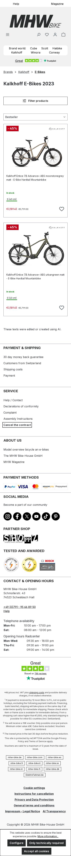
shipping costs (36, 692)
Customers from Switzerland (22, 363)
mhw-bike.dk (52, 769)
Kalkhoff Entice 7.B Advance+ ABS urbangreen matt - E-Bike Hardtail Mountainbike (35, 276)
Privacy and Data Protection (34, 799)
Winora (35, 52)
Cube (33, 48)
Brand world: (17, 48)
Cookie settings (34, 788)
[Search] (38, 34)
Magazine (57, 3)
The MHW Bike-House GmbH (23, 455)
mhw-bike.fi (34, 769)
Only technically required (46, 843)
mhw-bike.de (15, 757)
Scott (44, 48)
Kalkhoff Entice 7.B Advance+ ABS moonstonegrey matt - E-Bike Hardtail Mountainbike (35, 177)
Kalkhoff (16, 52)
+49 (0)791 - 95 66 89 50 (19, 607)
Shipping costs (13, 369)
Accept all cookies (36, 851)
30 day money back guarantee (23, 357)
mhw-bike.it (34, 763)
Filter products (38, 101)
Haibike (57, 48)
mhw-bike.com (34, 757)
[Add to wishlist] (61, 208)
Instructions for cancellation (34, 793)
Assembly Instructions (18, 418)
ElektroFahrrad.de (35, 775)
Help (16, 3)
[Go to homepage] (35, 21)
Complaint (10, 412)
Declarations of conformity (21, 406)
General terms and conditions (34, 805)
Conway (54, 52)
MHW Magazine (13, 462)
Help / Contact (13, 400)
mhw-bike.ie (52, 763)
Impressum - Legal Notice (22, 811)
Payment (9, 375)
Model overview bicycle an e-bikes (26, 449)
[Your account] (55, 34)
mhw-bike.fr (17, 763)
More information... (48, 836)
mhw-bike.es (54, 757)
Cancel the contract (17, 425)
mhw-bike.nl (16, 769)
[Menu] (7, 34)
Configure (16, 843)
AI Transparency (54, 811)
